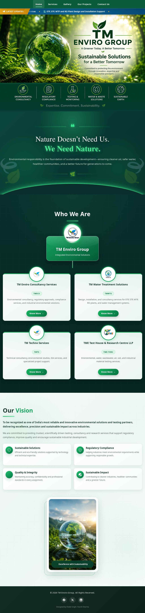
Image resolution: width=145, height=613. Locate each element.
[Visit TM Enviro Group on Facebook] (64, 600)
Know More (37, 313)
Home (39, 4)
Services (52, 4)
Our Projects (84, 4)
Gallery (67, 4)
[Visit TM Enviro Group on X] (72, 600)
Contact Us (103, 4)
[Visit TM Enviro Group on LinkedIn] (81, 600)
